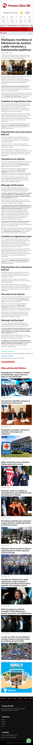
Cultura (14, 698)
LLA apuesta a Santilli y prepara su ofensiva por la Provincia (15, 402)
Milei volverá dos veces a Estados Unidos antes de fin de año (15, 463)
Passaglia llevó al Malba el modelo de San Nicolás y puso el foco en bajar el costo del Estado (15, 374)
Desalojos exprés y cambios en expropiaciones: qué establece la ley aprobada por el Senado (16, 493)
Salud (9, 698)
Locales (3, 719)
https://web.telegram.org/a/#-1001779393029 (12, 358)
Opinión (20, 698)
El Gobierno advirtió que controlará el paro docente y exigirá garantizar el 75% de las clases (16, 523)
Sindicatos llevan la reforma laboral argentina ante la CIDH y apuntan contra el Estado (16, 550)
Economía (3, 723)
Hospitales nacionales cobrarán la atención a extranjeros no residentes (15, 432)
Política (3, 37)
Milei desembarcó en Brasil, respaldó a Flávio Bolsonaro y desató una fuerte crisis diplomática (16, 611)
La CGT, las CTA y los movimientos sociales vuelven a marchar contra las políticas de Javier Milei (15, 639)
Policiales (3, 698)
